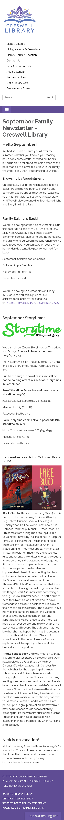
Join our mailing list (43, 816)
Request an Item (17, 77)
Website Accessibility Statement (24, 803)
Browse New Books (18, 88)
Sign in (39, 808)
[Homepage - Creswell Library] (32, 20)
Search (49, 97)
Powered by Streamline (18, 808)
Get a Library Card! (18, 82)
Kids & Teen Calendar (19, 66)
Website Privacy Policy (17, 794)
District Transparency (17, 798)
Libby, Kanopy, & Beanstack (23, 49)
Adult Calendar (16, 71)
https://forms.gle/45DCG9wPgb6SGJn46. (33, 302)
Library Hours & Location (22, 55)
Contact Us (13, 60)
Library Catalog (16, 43)
